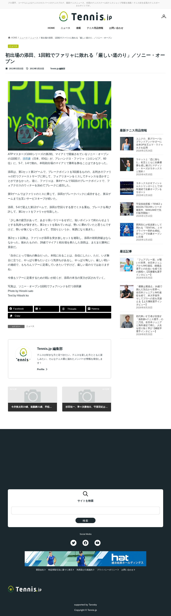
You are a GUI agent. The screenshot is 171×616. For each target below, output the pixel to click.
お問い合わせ (127, 570)
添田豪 (27, 158)
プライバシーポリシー (107, 570)
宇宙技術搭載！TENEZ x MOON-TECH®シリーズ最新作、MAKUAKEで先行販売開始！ (149, 208)
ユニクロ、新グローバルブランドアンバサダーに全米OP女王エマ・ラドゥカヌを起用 (149, 143)
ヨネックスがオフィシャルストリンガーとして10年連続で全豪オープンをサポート (149, 188)
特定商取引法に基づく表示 (60, 570)
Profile (41, 369)
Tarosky (93, 604)
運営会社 (40, 570)
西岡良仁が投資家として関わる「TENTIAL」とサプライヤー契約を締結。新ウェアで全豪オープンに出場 (149, 230)
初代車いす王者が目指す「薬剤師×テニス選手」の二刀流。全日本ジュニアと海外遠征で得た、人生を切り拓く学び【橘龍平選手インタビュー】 (149, 324)
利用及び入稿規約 (85, 570)
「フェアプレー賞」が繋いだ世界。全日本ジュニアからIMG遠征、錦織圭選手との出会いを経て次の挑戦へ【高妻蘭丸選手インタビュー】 (149, 267)
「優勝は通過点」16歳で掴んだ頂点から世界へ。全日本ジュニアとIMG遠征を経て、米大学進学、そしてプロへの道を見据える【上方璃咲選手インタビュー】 (149, 295)
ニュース (30, 326)
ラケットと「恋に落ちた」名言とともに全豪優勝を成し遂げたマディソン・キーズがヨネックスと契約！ (149, 165)
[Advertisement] (141, 102)
